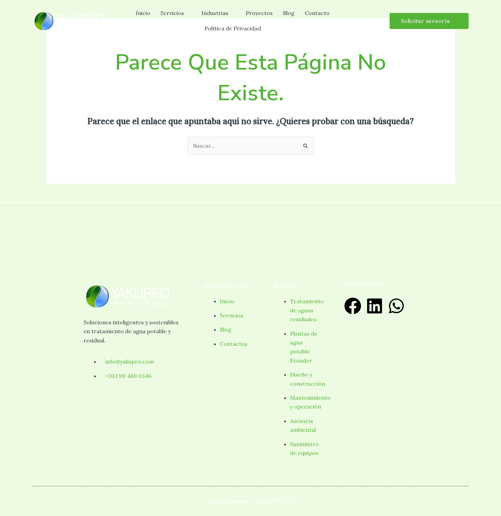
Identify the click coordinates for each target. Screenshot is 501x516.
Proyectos (259, 13)
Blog (288, 13)
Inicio (143, 13)
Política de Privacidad (232, 28)
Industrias (214, 13)
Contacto (317, 13)
